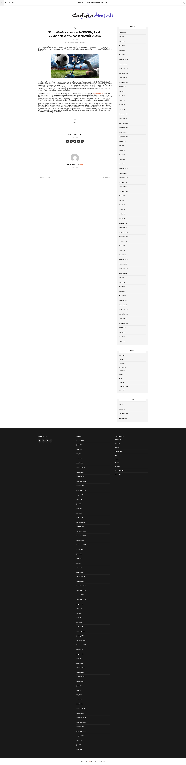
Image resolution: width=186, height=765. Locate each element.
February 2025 (123, 114)
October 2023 (123, 186)
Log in (121, 404)
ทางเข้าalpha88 (98, 93)
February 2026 (123, 59)
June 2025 (122, 96)
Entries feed (122, 409)
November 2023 (123, 182)
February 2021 (123, 300)
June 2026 (122, 41)
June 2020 (122, 337)
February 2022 (123, 259)
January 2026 (123, 64)
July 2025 (121, 91)
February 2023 (123, 223)
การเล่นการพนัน (123, 386)
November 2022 (123, 236)
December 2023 (123, 177)
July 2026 (121, 36)
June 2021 (122, 282)
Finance (122, 363)
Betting (67, 42)
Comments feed (123, 413)
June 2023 (122, 205)
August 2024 (122, 141)
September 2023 (123, 191)
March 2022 (122, 255)
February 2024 (123, 168)
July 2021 (121, 277)
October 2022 (123, 241)
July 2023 (121, 200)
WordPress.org (123, 418)
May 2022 (122, 250)
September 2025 (123, 82)
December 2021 (123, 268)
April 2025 (122, 105)
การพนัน (121, 382)
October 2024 (123, 132)
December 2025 (123, 68)
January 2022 (123, 264)
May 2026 (122, 46)
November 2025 (123, 73)
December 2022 (123, 232)
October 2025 (123, 77)
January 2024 (123, 173)
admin (81, 165)
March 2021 (122, 296)
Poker (121, 374)
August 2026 (122, 32)
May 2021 (122, 287)
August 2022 (122, 246)
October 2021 (123, 273)
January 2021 (123, 305)
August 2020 (122, 327)
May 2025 (122, 100)
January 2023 (123, 227)
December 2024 (123, 123)
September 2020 (124, 323)
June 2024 (122, 150)
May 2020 (122, 341)
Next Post (106, 178)
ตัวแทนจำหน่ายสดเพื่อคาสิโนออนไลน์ (97, 2)
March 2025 (122, 109)
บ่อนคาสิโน (81, 2)
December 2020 (123, 309)
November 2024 (124, 127)
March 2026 (122, 55)
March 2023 (122, 218)
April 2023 (122, 214)
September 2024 (124, 136)
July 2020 (121, 332)
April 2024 (122, 159)
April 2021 (122, 291)
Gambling (122, 367)
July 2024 (121, 146)
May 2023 (122, 209)
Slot (121, 378)
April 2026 (122, 50)
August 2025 (122, 86)
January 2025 (123, 118)
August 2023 (122, 196)
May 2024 (122, 155)
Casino (121, 359)
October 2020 (123, 318)
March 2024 (122, 164)
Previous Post (45, 178)
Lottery (122, 371)
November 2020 (124, 314)
